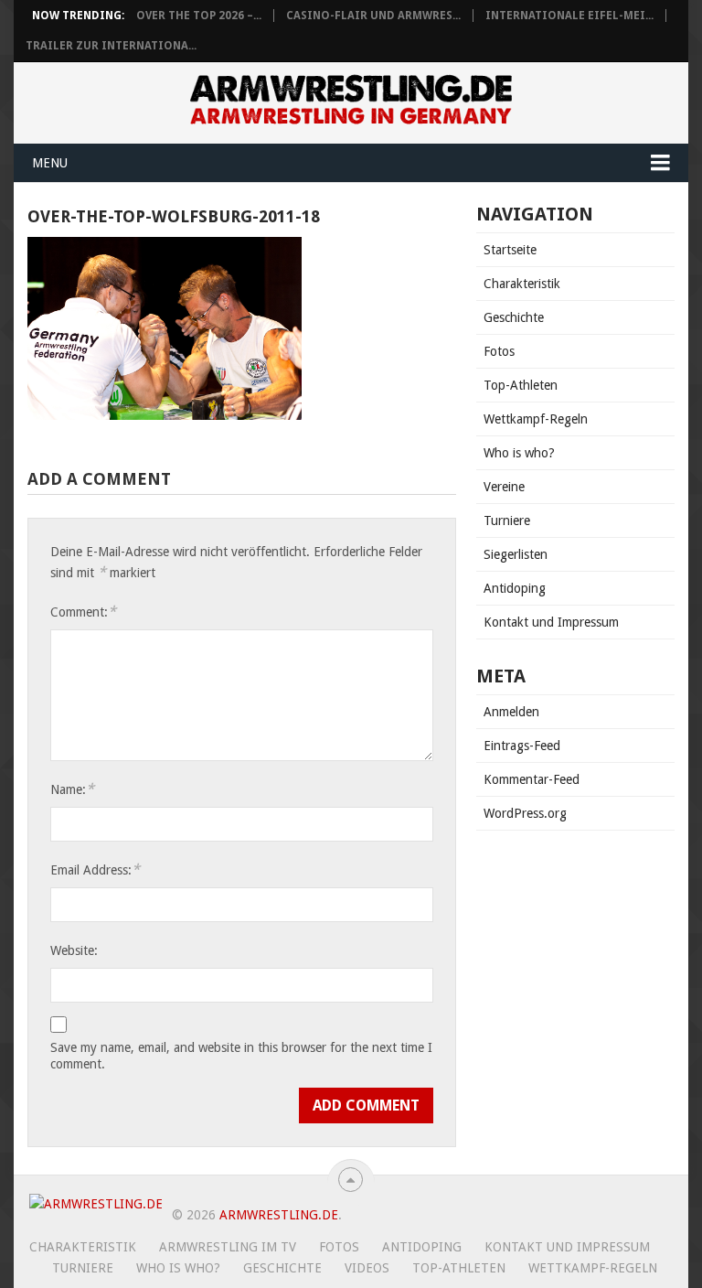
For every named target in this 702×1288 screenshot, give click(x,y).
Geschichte (514, 317)
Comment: (83, 611)
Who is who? (519, 452)
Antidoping (515, 588)
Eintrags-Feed (522, 745)
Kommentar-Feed (532, 779)
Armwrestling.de (278, 1215)
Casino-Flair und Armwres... (373, 15)
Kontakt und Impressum (551, 622)
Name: (72, 789)
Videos (367, 1268)
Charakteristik (522, 283)
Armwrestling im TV (227, 1247)
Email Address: (95, 869)
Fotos (499, 351)
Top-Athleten (521, 385)
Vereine (504, 486)
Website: (74, 950)
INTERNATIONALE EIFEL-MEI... (569, 15)
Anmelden (511, 711)
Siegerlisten (516, 554)
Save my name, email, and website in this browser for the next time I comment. (241, 1055)
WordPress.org (525, 813)
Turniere (507, 520)
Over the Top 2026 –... (198, 15)
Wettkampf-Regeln (536, 419)
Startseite (510, 249)
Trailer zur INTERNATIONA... (111, 45)
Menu (50, 163)
